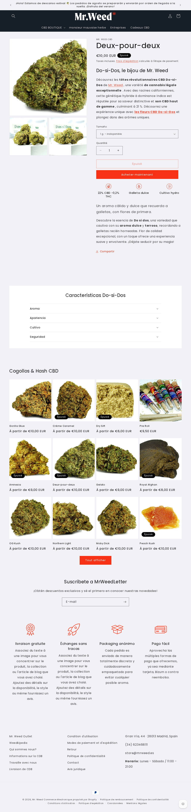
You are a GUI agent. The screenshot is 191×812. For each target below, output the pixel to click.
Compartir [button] (107, 251)
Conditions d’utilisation (61, 803)
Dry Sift (100, 426)
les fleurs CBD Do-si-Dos (154, 112)
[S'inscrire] (125, 601)
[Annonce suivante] (180, 5)
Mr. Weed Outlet (20, 736)
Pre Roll (145, 426)
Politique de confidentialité (86, 756)
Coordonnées (115, 803)
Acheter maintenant (137, 174)
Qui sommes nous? (23, 749)
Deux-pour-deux (64, 484)
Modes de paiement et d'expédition (92, 743)
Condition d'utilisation (82, 736)
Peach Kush (147, 543)
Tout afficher (95, 560)
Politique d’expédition (91, 803)
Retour (72, 749)
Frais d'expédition (127, 61)
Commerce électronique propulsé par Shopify (70, 799)
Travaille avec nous (23, 762)
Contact (73, 762)
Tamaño (101, 126)
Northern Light (62, 543)
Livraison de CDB (20, 769)
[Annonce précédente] (11, 5)
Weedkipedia (18, 743)
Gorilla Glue (17, 426)
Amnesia (15, 484)
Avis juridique (76, 769)
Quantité (101, 143)
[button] (13, 16)
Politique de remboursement (116, 799)
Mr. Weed (115, 85)
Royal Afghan (148, 484)
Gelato (100, 484)
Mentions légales (136, 803)
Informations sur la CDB (26, 756)
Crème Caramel (63, 426)
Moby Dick (102, 543)
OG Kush (14, 543)
